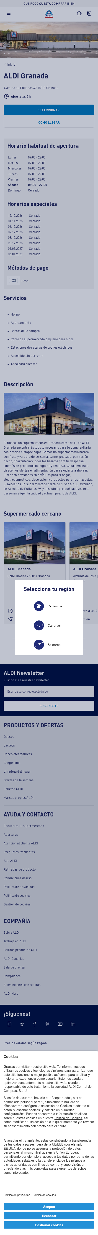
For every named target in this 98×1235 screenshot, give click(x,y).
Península (55, 606)
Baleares (54, 645)
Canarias (54, 625)
